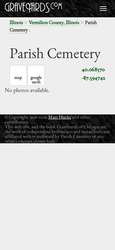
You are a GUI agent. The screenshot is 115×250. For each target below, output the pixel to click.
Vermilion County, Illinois (54, 22)
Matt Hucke (59, 117)
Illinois (16, 22)
